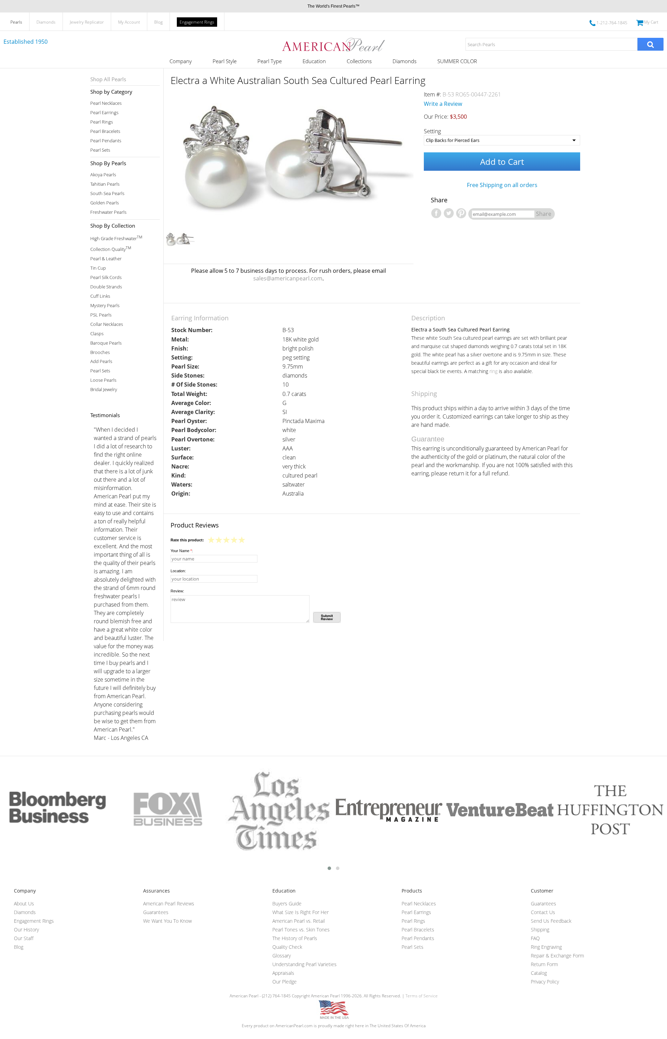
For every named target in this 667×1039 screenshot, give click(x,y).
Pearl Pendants (105, 141)
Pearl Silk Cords (106, 277)
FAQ (535, 938)
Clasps (97, 334)
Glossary (281, 955)
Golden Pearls (104, 203)
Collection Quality (110, 248)
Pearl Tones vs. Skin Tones (301, 929)
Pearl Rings (101, 122)
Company (181, 61)
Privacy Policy (545, 981)
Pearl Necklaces (106, 103)
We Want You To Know (167, 921)
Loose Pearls (103, 380)
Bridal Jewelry (103, 389)
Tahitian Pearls (105, 184)
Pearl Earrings (104, 113)
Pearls (16, 22)
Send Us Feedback (551, 921)
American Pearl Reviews (168, 903)
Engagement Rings (197, 22)
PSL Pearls (101, 315)
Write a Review (443, 104)
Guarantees (155, 912)
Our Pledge (284, 981)
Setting (432, 131)
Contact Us (543, 912)
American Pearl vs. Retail (298, 921)
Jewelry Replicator (87, 22)
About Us (24, 903)
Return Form (544, 964)
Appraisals (283, 973)
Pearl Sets (100, 150)
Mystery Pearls (105, 306)
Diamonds (46, 22)
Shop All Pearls (108, 79)
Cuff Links (100, 296)
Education (314, 61)
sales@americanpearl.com (287, 278)
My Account (129, 22)
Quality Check (287, 947)
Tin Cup (98, 268)
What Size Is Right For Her (300, 912)
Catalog (539, 973)
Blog (158, 22)
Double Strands (106, 287)
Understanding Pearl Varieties (304, 964)
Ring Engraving (546, 947)
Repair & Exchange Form (557, 955)
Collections (359, 61)
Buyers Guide (287, 903)
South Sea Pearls (107, 193)
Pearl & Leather (106, 259)
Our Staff (23, 938)
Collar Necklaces (106, 324)
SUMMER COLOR (457, 61)
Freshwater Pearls (108, 212)
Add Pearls (101, 361)
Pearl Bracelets (105, 131)
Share (543, 214)
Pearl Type (269, 61)
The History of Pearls (294, 938)
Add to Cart (502, 161)
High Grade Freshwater (116, 238)
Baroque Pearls (106, 343)
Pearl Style (225, 61)
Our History (26, 929)
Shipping (540, 929)
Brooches (100, 352)
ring (493, 371)
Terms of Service (421, 996)
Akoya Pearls (103, 175)
